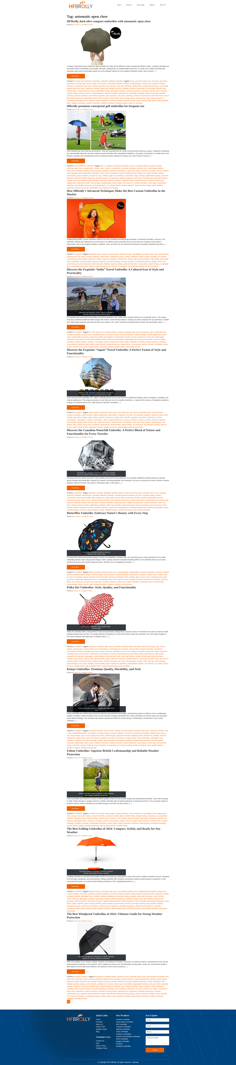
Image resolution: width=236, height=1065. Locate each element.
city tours (138, 495)
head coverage (133, 818)
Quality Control (101, 1029)
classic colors (99, 168)
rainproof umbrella (106, 503)
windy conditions (124, 666)
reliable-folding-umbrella (112, 901)
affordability (137, 254)
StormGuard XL (128, 183)
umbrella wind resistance (144, 906)
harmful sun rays (130, 337)
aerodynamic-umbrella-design (105, 977)
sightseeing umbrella (97, 505)
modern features (81, 342)
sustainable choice (146, 582)
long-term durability (145, 339)
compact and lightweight (131, 83)
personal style (99, 659)
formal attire (140, 88)
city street (133, 412)
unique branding (101, 266)
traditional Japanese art (101, 425)
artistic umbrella (94, 572)
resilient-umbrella (150, 503)
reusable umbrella (109, 582)
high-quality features (146, 654)
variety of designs (139, 745)
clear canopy (71, 816)
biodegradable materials (138, 572)
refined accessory (103, 422)
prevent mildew (109, 342)
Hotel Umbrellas (122, 1039)
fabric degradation (85, 173)
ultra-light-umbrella (138, 903)
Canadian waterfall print (83, 495)
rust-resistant (142, 743)
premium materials (81, 96)
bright (153, 646)
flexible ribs (104, 88)
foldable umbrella (129, 88)
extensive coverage (148, 171)
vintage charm (79, 666)
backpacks (145, 332)
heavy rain (150, 337)
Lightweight (81, 420)
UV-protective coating (151, 425)
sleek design (116, 183)
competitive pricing (116, 257)
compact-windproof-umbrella (144, 979)
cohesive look (88, 649)
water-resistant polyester (98, 584)
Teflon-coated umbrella (92, 903)
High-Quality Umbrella (96, 417)
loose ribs (164, 176)
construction (115, 168)
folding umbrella (130, 896)
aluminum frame (94, 891)
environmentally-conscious (106, 577)
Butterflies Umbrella (155, 572)
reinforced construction (141, 96)
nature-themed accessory (119, 500)
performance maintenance (143, 178)
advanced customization (110, 254)
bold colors (146, 646)
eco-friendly (163, 86)
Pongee (70, 180)
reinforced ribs (116, 422)
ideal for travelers (140, 498)
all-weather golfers (142, 166)
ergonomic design (133, 171)
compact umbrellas (146, 649)
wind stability (122, 427)
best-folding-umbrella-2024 (128, 891)
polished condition (111, 93)
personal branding (160, 178)
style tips (151, 661)
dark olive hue (111, 86)
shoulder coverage (82, 823)
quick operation (111, 96)
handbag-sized (156, 577)
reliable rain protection (135, 503)
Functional (113, 654)
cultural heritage (140, 335)
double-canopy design (133, 894)
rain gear (86, 582)
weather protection (93, 103)
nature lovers (85, 500)
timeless (91, 664)
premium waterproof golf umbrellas (86, 180)
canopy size (161, 891)
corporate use (141, 168)
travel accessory (156, 505)
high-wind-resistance (144, 896)
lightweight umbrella (118, 91)
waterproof (143, 266)
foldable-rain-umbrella (116, 896)
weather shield (119, 347)
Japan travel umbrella (122, 417)
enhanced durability (84, 498)
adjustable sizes (94, 254)
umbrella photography (155, 507)
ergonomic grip (157, 415)
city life (162, 646)
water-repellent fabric (93, 666)
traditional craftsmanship (141, 823)
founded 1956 (104, 818)
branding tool (71, 257)
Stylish (79, 425)
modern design (72, 93)
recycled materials (83, 264)
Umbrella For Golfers (150, 989)
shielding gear (106, 183)
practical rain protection (151, 579)
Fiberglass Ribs (98, 173)
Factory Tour (100, 1027)
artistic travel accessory (133, 493)
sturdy (109, 823)
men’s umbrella (161, 91)
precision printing (113, 261)
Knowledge (140, 5)
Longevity (89, 420)
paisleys (91, 342)
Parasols (119, 1044)
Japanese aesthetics (138, 417)
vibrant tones (77, 347)
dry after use (131, 415)
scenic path (136, 422)
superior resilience (86, 745)
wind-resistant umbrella (141, 510)
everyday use (153, 816)
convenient (158, 649)
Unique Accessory (112, 344)
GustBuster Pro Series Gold (107, 984)
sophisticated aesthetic (98, 823)
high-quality (155, 259)
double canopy (144, 257)
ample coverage (155, 166)
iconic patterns (79, 339)
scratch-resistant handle (80, 505)
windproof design (121, 103)
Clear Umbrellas (122, 1032)
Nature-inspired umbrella (100, 500)
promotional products (143, 261)
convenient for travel (74, 651)
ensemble (141, 651)
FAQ (97, 1043)
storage (139, 661)
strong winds (140, 98)
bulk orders (81, 257)
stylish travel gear (128, 505)
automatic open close (143, 81)
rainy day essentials (125, 96)
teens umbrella (89, 100)
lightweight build (131, 339)
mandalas (70, 342)
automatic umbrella (157, 731)
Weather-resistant (107, 103)
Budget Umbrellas (122, 1041)
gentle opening (123, 654)
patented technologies (116, 740)
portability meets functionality (148, 93)
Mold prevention (85, 93)
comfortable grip (160, 332)
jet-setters (111, 738)
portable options (132, 659)
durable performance (150, 86)
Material (70, 178)
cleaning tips (77, 649)
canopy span (81, 83)
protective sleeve (114, 180)
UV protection (136, 344)
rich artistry (141, 342)
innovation (75, 261)
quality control (157, 261)
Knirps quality (131, 738)
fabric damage (72, 173)
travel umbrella (99, 745)
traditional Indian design (86, 344)
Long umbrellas (99, 656)
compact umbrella (116, 733)
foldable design (92, 818)
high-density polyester (142, 259)
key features (120, 738)
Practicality (99, 342)
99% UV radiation (106, 166)
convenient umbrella (116, 894)
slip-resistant (146, 422)
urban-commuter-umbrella (145, 994)
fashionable (94, 654)
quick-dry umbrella (146, 899)
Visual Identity (133, 266)
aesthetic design (126, 254)
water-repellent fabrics (155, 745)
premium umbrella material (76, 503)
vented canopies (128, 185)
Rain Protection (144, 821)
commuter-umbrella (87, 894)
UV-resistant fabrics (113, 185)
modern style (102, 740)
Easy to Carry (125, 651)
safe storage (95, 183)
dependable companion (117, 415)
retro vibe (121, 661)
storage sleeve (129, 98)
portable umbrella (132, 899)
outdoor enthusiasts (137, 500)
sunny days (152, 183)
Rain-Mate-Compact (94, 901)
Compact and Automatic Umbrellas (87, 81)
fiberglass (113, 259)
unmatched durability (158, 823)
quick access (88, 422)
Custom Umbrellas (131, 257)
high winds (144, 818)
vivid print (82, 510)
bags (151, 332)
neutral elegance (97, 93)
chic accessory (109, 574)
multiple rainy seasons (75, 659)
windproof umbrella (156, 996)
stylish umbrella (132, 582)
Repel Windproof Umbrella (110, 986)
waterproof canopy (82, 188)
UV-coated (158, 664)
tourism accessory (142, 505)
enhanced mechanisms (117, 171)
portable (148, 420)
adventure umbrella (95, 493)
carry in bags (91, 83)
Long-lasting (102, 579)
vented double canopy (143, 185)
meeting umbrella (148, 91)
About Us (163, 5)
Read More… (76, 76)
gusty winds (134, 654)
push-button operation (97, 96)
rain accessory (77, 582)
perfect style (88, 659)
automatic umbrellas (121, 646)
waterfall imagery (111, 510)
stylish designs (153, 264)
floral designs (108, 337)
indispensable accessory (87, 91)
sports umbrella (144, 986)
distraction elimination (75, 171)
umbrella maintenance (137, 507)
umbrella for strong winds (107, 991)
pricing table (78, 743)
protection (103, 180)
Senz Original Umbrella (129, 986)
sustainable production (79, 266)
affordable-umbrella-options (114, 493)
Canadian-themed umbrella (124, 495)
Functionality (150, 88)
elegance (147, 415)
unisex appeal (141, 100)
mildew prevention (118, 899)
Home (119, 5)
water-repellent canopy (95, 510)
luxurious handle (159, 339)
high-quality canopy (112, 498)
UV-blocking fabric (99, 185)
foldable (132, 577)
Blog (97, 1032)
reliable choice (97, 661)
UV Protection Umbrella (75, 996)
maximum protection (133, 91)
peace (127, 420)
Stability (163, 342)
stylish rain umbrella (113, 505)
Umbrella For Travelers (89, 906)
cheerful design (97, 574)
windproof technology (110, 188)
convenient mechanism (132, 733)
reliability (133, 342)
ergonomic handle (92, 88)
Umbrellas (104, 81)
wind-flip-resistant (133, 908)
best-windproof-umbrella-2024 (157, 977)
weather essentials (79, 103)
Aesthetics (92, 646)
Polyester (133, 420)
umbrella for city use (134, 989)
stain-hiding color (117, 98)
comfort (108, 168)
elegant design (141, 816)
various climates (148, 344)
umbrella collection (101, 507)
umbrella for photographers (119, 507)
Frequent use (141, 173)
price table (119, 342)
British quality (110, 813)
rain (95, 422)
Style (148, 98)
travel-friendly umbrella (122, 903)
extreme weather (162, 171)
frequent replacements (127, 173)
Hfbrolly (159, 88)
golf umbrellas (152, 173)
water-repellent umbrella (101, 908)
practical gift (163, 500)
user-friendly (112, 266)
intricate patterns (118, 339)
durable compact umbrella (100, 981)
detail (122, 816)
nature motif (112, 579)
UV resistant (122, 266)
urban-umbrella (86, 908)
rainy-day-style (96, 582)
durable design (129, 816)
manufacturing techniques (89, 261)
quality (126, 342)
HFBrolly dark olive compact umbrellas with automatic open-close (109, 21)
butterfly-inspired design (82, 574)
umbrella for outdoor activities (86, 991)
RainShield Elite (127, 180)
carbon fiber (104, 257)
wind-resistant (153, 266)
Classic (69, 649)
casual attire (101, 83)
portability (132, 93)
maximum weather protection (84, 178)
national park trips (73, 500)
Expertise (105, 259)
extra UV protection (82, 654)
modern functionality (142, 656)
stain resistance (104, 98)
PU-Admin (90, 24)
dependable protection (80, 337)
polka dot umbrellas (118, 659)
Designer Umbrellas (123, 1046)
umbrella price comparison (108, 906)
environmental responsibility (77, 259)
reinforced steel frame (156, 180)
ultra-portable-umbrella (154, 903)
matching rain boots (113, 656)
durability (105, 171)
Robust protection (152, 342)
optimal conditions (126, 178)
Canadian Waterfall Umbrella (103, 495)
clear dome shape (83, 816)
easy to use (85, 735)
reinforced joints (97, 264)
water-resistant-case (118, 908)
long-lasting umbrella (102, 899)
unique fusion (125, 344)
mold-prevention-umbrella (158, 984)
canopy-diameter (122, 813)
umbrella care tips (86, 507)
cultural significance (154, 335)
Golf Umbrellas (79, 166)
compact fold (133, 649)
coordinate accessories (91, 651)
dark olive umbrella (124, 86)
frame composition (111, 173)
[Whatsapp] (230, 1050)
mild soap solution (128, 656)
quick (76, 661)
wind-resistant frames (107, 826)
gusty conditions (83, 176)
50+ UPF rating (94, 332)
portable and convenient (142, 740)
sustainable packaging (75, 100)
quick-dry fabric (93, 503)
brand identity (164, 254)
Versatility (158, 344)
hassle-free (142, 337)
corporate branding (128, 168)
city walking (147, 813)
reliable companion (102, 743)
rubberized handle (83, 183)
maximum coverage (89, 740)
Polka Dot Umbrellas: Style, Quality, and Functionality (101, 587)
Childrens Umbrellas (123, 1034)
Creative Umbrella (80, 977)
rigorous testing (116, 264)
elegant (134, 651)
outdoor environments (111, 821)
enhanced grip (110, 735)
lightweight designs (153, 176)
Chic (157, 646)
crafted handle (86, 415)
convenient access (112, 335)
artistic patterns (111, 332)
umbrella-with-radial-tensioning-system (120, 994)
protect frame (72, 422)
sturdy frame (121, 582)
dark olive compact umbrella (94, 86)
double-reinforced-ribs (82, 981)
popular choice (125, 821)
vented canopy (72, 826)
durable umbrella (148, 894)
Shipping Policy (101, 1048)
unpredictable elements (82, 185)
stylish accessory (157, 98)
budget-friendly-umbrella (147, 891)
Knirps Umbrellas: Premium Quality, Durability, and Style (104, 669)
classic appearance (159, 813)
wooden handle (121, 826)
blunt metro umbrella (74, 979)
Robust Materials (130, 743)
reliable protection (110, 661)
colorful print (133, 574)
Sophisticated (131, 661)
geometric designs (80, 417)
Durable (160, 574)
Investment (129, 176)
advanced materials (121, 166)
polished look (124, 93)
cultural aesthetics (126, 335)
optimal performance (116, 420)
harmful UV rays (96, 176)
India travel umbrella (93, 339)
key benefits (78, 656)
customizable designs (155, 168)
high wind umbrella (126, 984)
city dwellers (92, 733)
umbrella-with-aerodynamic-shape (92, 994)
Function (113, 818)
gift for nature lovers (143, 577)
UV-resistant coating (124, 745)
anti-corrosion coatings (112, 731)
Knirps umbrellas (143, 738)
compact (142, 574)
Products (129, 5)
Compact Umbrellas (123, 1027)
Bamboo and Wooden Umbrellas (128, 1036)
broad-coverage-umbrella (92, 979)
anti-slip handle (127, 731)
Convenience (78, 86)
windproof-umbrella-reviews (77, 998)
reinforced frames (140, 180)
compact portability (74, 335)
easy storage (75, 735)
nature (105, 420)
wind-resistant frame (133, 347)
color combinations (101, 649)
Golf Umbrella (122, 818)
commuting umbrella (114, 83)
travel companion (102, 100)
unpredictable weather (135, 664)
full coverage (104, 654)
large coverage (139, 176)
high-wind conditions (116, 176)
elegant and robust (97, 735)
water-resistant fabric (91, 347)
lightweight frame (90, 579)
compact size (146, 83)
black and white (135, 646)
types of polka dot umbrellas (116, 664)
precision (103, 261)
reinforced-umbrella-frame (90, 986)
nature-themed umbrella (126, 579)
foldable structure (115, 88)
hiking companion (127, 498)
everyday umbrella (73, 896)
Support (152, 5)
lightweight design (103, 91)
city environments (135, 813)
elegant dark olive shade (76, 88)
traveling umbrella (116, 100)
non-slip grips (113, 178)
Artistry (120, 332)
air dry (132, 81)
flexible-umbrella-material (76, 984)
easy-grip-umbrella (131, 981)
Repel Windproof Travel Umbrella (134, 901)
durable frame (137, 86)
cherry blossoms (123, 412)
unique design (126, 425)
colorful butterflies (121, 574)
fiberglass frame (137, 735)
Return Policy (101, 1046)
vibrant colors (83, 584)
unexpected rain (129, 100)
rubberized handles (130, 264)
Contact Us (100, 1041)
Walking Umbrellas (116, 81)
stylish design (160, 661)
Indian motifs (106, 339)
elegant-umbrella (89, 577)
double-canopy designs (92, 171)
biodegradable (123, 572)
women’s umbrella (135, 103)
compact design (157, 412)
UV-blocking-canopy (92, 996)
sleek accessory (76, 98)
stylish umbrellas (141, 183)
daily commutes (106, 651)
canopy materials (92, 257)
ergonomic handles (123, 735)
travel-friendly (100, 344)
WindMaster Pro (95, 188)
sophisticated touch (90, 98)
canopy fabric (88, 168)
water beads (151, 100)
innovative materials (156, 818)
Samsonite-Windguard (155, 901)
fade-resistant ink (98, 498)
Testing (91, 266)
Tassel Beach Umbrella (124, 1022)
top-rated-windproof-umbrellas (103, 989)
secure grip (152, 743)
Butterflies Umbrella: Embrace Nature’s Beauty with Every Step (107, 513)
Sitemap (135, 1062)
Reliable (107, 264)
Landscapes (71, 420)
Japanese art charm (154, 417)
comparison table (112, 816)
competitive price (98, 335)
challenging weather (79, 733)
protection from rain (155, 659)
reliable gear (71, 183)
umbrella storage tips (126, 906)
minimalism (98, 420)
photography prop (151, 500)
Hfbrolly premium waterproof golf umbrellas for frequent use (105, 106)
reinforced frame (157, 96)
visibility (81, 826)
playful (107, 659)
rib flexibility (127, 422)
